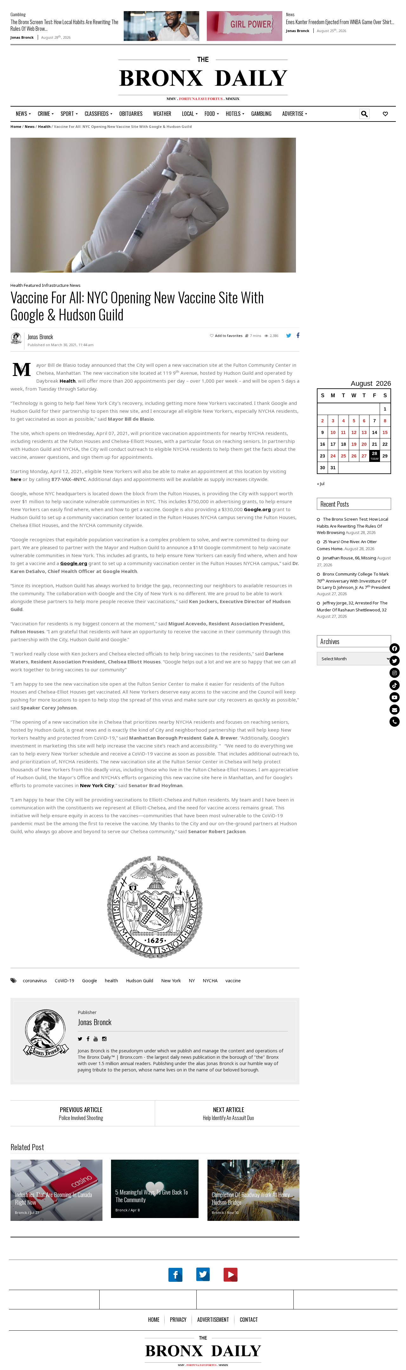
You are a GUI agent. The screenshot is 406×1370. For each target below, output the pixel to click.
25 (343, 455)
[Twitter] (395, 660)
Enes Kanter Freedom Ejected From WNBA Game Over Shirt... (340, 22)
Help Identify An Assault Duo (228, 1118)
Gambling (17, 14)
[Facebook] (395, 648)
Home (15, 126)
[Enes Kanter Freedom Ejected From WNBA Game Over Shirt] (244, 25)
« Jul (320, 483)
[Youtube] (395, 697)
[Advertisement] (47, 76)
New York (171, 981)
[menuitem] (21, 114)
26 (354, 455)
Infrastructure (55, 285)
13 (364, 432)
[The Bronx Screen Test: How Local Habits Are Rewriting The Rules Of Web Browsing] (161, 25)
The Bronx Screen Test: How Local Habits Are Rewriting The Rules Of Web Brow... (64, 25)
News (290, 14)
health (111, 981)
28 (374, 453)
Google (89, 981)
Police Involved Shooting (81, 1118)
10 (333, 432)
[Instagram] (395, 673)
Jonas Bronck (22, 37)
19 (354, 444)
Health (44, 126)
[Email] (395, 709)
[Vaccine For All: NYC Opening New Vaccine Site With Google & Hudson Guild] (153, 204)
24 (333, 455)
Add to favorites (229, 335)
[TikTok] (395, 685)
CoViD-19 (64, 981)
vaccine (233, 981)
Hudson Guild (139, 981)
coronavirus (35, 981)
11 (343, 432)
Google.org (257, 509)
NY (192, 981)
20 (364, 444)
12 (354, 432)
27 (364, 455)
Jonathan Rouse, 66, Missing (349, 558)
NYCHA (210, 981)
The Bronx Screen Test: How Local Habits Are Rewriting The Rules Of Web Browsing (352, 525)
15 (385, 432)
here (15, 479)
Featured (32, 285)
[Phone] (395, 722)
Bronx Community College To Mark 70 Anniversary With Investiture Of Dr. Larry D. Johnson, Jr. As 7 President (353, 580)
